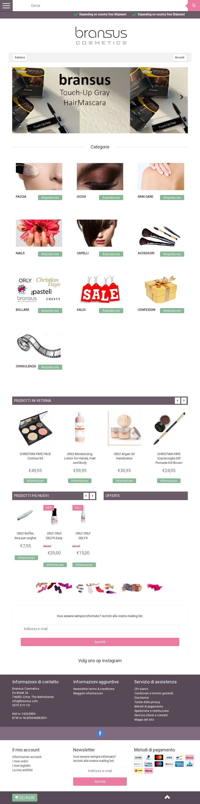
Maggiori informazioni (88, 693)
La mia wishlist (22, 770)
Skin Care (145, 196)
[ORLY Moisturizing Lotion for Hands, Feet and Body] (78, 428)
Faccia (21, 196)
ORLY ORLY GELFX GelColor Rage (83, 538)
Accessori (146, 253)
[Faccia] (39, 176)
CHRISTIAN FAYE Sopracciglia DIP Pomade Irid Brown (166, 458)
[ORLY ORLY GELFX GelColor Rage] (83, 515)
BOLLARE (22, 309)
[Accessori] (161, 233)
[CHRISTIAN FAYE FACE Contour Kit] (33, 428)
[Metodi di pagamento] (164, 764)
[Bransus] (100, 100)
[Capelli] (100, 233)
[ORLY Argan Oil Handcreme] (122, 428)
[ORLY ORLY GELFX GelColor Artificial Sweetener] (54, 515)
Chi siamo (141, 689)
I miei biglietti (21, 765)
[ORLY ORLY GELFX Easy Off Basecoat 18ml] (25, 515)
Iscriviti (100, 642)
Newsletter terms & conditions (93, 689)
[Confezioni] (161, 289)
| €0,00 (26, 798)
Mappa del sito (144, 719)
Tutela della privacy (147, 702)
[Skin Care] (161, 176)
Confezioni (146, 309)
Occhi (81, 196)
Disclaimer (141, 697)
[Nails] (39, 233)
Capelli (83, 253)
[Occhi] (100, 176)
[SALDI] (100, 289)
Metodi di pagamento (148, 706)
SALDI (81, 309)
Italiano (20, 57)
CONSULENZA (26, 366)
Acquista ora (50, 197)
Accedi (179, 57)
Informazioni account (26, 757)
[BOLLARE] (39, 289)
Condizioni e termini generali (153, 693)
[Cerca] (194, 5)
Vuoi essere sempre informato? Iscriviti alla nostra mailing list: (94, 759)
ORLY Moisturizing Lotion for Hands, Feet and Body (77, 458)
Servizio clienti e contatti (151, 715)
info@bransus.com (25, 701)
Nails (20, 253)
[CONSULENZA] (39, 346)
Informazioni (33, 481)
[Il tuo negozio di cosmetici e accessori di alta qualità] (101, 35)
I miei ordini (20, 761)
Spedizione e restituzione (151, 711)
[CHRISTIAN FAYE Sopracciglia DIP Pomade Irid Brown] (167, 428)
